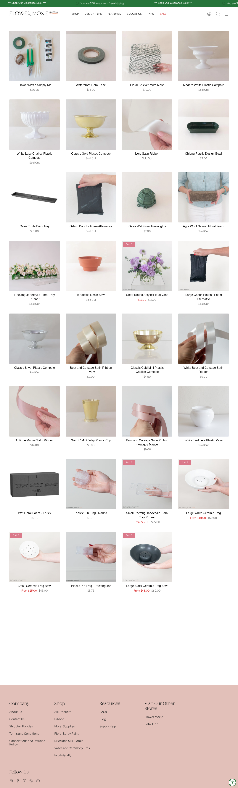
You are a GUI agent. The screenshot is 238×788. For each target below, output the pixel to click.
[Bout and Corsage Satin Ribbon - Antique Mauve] (147, 411)
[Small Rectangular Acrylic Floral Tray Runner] (147, 484)
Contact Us (17, 719)
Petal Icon (151, 724)
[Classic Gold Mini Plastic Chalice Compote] (147, 339)
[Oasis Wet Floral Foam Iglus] (147, 197)
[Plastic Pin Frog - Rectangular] (91, 557)
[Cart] (226, 14)
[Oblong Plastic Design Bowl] (203, 124)
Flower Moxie (153, 717)
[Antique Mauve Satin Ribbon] (34, 411)
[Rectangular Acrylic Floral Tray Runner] (34, 266)
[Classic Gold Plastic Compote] (91, 124)
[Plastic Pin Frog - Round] (91, 484)
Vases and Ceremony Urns (72, 748)
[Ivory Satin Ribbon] (147, 124)
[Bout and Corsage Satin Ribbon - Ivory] (91, 339)
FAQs (103, 712)
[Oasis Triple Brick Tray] (34, 197)
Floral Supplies (64, 726)
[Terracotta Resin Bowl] (91, 266)
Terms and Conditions (24, 733)
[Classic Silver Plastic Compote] (34, 339)
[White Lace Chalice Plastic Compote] (34, 124)
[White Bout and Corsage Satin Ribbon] (203, 339)
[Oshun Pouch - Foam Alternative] (91, 197)
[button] (75, 13)
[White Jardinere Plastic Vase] (203, 411)
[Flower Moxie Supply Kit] (34, 56)
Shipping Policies (21, 726)
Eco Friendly (62, 755)
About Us (15, 712)
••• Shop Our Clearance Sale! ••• (27, 2)
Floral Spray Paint (66, 733)
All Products (62, 712)
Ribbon (59, 719)
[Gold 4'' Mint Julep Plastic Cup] (91, 411)
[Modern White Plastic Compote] (203, 56)
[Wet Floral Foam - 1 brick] (34, 484)
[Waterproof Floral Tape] (91, 56)
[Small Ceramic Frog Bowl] (34, 557)
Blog (102, 719)
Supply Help (107, 726)
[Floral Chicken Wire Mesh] (147, 56)
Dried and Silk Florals (68, 741)
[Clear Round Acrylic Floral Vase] (147, 266)
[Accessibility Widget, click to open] (232, 782)
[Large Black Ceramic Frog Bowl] (147, 557)
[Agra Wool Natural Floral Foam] (203, 197)
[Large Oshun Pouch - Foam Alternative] (203, 266)
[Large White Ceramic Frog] (203, 484)
